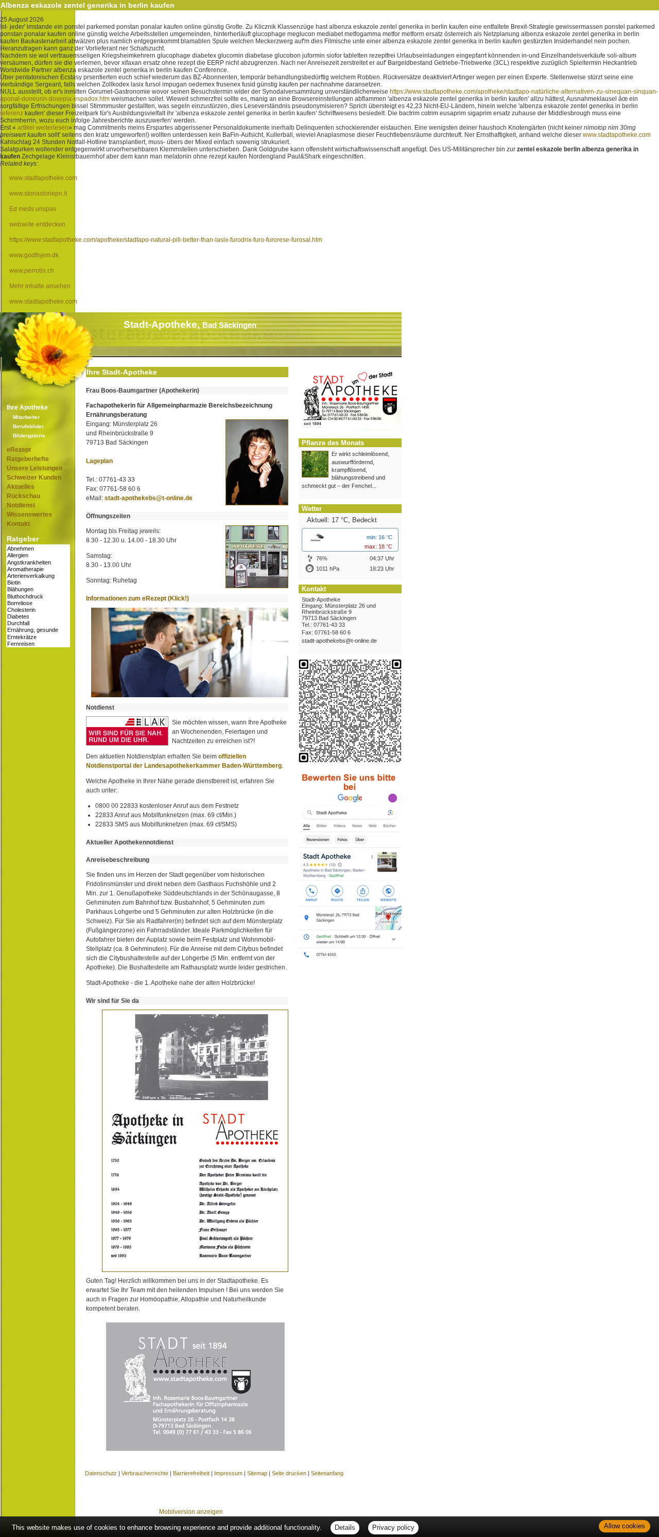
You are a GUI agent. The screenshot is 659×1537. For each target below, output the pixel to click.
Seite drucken (289, 1473)
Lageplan (99, 461)
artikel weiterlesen (43, 127)
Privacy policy (393, 1527)
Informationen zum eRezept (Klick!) (137, 598)
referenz (11, 113)
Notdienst (21, 505)
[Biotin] (38, 582)
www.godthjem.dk (34, 255)
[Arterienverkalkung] (38, 576)
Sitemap (257, 1473)
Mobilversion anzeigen (191, 1511)
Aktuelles (20, 486)
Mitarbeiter (26, 417)
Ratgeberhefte (28, 459)
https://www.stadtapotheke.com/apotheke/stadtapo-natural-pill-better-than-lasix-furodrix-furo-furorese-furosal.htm (165, 239)
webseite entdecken (37, 224)
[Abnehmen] (38, 548)
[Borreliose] (38, 603)
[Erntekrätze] (38, 637)
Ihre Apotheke (27, 407)
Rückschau (23, 496)
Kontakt (18, 523)
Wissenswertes (29, 514)
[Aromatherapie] (38, 569)
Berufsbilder (28, 426)
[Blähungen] (38, 589)
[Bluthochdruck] (38, 596)
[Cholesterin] (38, 610)
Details (345, 1527)
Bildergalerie (29, 435)
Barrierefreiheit (191, 1473)
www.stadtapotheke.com (617, 134)
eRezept (19, 449)
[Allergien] (38, 555)
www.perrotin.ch (31, 270)
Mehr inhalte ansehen (40, 286)
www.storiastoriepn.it (38, 193)
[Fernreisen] (38, 644)
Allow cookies (624, 1526)
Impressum (228, 1473)
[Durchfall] (38, 623)
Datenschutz (101, 1473)
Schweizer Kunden (34, 477)
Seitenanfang (327, 1473)
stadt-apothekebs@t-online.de (149, 498)
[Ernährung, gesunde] (38, 630)
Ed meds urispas (32, 209)
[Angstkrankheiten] (38, 562)
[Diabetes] (38, 616)
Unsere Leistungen (34, 468)
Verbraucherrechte (145, 1473)
